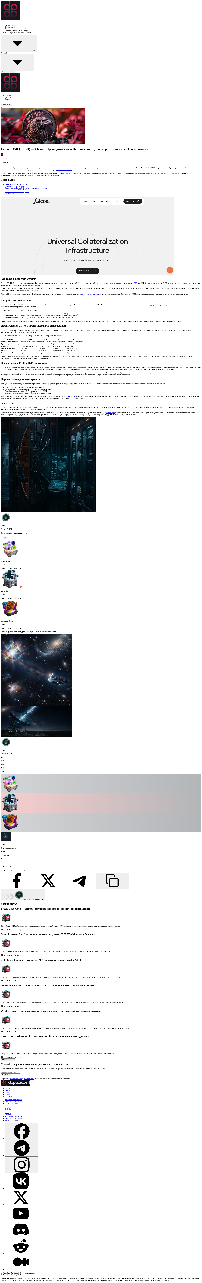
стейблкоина (70, 396)
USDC (59, 339)
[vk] (21, 1188)
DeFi (8, 367)
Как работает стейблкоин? (14, 186)
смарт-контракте (75, 314)
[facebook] (21, 1131)
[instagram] (21, 1164)
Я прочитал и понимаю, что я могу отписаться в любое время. (35, 1079)
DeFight (8, 1090)
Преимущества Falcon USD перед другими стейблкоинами (26, 188)
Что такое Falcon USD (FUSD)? (16, 184)
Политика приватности (13, 1102)
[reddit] (21, 1253)
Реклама (8, 1088)
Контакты (8, 1096)
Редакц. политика (11, 1103)
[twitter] (21, 1204)
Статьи (7, 99)
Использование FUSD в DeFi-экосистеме (20, 190)
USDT (135, 283)
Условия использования (13, 1100)
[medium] (21, 1269)
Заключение (9, 194)
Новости (8, 97)
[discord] (21, 1237)
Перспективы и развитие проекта (17, 192)
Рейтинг (8, 95)
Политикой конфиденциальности (22, 1079)
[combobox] (21, 1138)
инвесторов (110, 413)
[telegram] (21, 1148)
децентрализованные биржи (90, 294)
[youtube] (21, 1221)
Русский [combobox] (4, 53)
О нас (7, 1092)
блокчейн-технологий (64, 170)
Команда (8, 1094)
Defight (7, 101)
